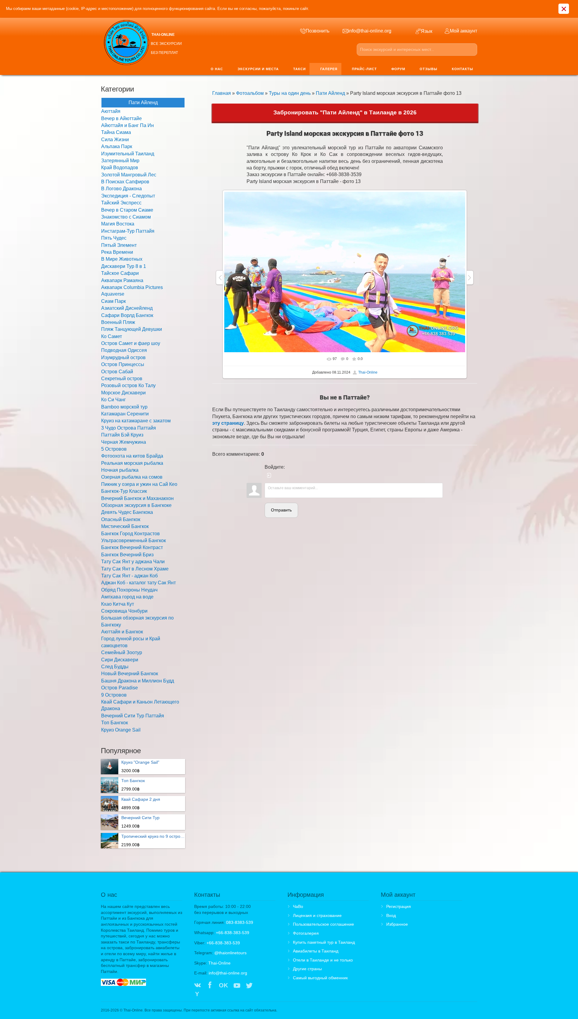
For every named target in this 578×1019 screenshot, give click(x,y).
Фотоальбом (250, 93)
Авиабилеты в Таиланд (315, 951)
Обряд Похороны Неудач (129, 589)
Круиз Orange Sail (121, 729)
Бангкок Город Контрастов (130, 533)
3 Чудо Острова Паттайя (128, 427)
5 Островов (114, 449)
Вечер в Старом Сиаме (127, 210)
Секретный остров (121, 378)
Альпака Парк (116, 146)
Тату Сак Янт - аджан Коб (129, 575)
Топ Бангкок (114, 722)
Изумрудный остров (123, 357)
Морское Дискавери (123, 392)
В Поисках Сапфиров (125, 181)
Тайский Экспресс (121, 202)
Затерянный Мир (120, 160)
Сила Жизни (115, 139)
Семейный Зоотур (121, 652)
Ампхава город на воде (127, 596)
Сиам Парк (113, 301)
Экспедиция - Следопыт (128, 195)
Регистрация (398, 906)
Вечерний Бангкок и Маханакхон (137, 498)
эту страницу (228, 423)
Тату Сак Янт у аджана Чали (133, 561)
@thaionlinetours (230, 952)
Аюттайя (110, 111)
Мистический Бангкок (125, 526)
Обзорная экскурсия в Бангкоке (136, 505)
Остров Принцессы (122, 364)
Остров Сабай (117, 371)
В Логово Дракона (121, 188)
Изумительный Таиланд (127, 153)
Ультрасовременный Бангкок (133, 540)
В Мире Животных (121, 259)
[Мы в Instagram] (261, 985)
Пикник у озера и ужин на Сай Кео (139, 484)
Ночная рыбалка (119, 470)
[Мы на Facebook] (210, 985)
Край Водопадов (119, 167)
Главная (221, 93)
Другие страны (307, 968)
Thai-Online (368, 372)
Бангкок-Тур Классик (124, 491)
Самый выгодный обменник (320, 977)
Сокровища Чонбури (124, 611)
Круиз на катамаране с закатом (136, 420)
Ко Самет (111, 336)
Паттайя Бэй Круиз (122, 434)
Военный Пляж (118, 322)
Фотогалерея (306, 933)
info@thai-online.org (228, 973)
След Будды (115, 666)
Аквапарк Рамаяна (122, 280)
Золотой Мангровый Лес (128, 174)
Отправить (281, 510)
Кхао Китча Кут (117, 604)
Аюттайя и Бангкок (122, 631)
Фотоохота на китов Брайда (132, 455)
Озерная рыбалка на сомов (132, 477)
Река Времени (117, 252)
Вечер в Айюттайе (121, 118)
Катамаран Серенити (125, 413)
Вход (391, 915)
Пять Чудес (113, 238)
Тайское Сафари (120, 273)
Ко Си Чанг (113, 399)
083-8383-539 (239, 922)
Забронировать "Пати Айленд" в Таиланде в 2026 (345, 112)
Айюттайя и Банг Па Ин (127, 125)
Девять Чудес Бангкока (127, 512)
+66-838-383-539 (232, 932)
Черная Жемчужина (123, 442)
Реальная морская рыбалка (132, 463)
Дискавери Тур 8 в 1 (123, 266)
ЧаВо (298, 906)
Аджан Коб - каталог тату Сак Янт (138, 582)
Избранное (397, 924)
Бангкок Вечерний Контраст (132, 547)
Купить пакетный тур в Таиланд (324, 942)
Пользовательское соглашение (323, 924)
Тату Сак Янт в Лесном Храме (135, 568)
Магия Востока (117, 223)
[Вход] (269, 475)
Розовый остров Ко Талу (128, 385)
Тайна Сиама (116, 132)
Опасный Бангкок (120, 519)
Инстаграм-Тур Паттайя (127, 231)
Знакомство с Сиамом (126, 216)
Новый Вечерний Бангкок (129, 673)
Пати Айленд (330, 93)
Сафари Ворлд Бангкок (127, 315)
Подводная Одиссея (124, 350)
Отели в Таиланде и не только (323, 960)
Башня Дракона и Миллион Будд (137, 680)
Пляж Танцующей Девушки (131, 329)
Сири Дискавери (119, 659)
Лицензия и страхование (317, 915)
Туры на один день (290, 93)
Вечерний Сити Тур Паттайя (132, 715)
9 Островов (114, 694)
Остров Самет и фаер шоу (130, 343)
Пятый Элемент (119, 245)
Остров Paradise (119, 687)
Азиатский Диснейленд (127, 308)
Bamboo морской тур (124, 406)
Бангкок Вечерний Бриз (127, 554)
